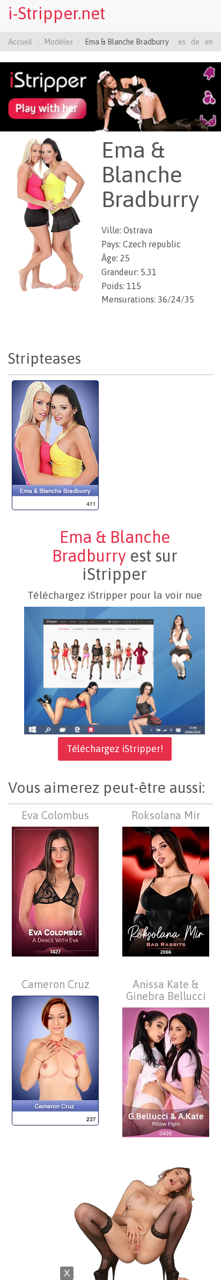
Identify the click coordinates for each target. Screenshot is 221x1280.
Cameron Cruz (55, 984)
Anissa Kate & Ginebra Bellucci (166, 990)
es (182, 42)
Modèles (58, 42)
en (209, 42)
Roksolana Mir (166, 815)
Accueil (20, 42)
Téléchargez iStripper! (115, 748)
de (195, 42)
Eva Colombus (55, 815)
